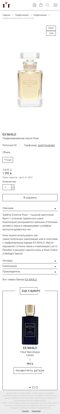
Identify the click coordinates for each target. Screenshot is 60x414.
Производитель (11, 271)
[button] (30, 387)
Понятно (25, 411)
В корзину (30, 197)
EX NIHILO (31, 279)
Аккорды (7, 260)
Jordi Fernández (46, 145)
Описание (8, 208)
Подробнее (36, 411)
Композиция (9, 266)
